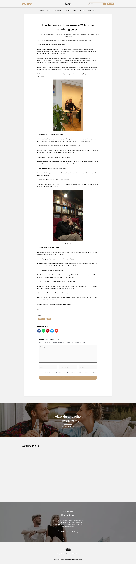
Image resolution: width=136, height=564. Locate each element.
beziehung (41, 318)
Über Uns (82, 11)
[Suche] (104, 4)
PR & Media (92, 11)
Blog (48, 11)
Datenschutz (64, 559)
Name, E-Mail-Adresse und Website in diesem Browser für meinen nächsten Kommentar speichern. (68, 373)
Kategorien (57, 11)
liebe (49, 318)
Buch (67, 11)
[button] (39, 331)
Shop (74, 11)
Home (42, 11)
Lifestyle (68, 20)
